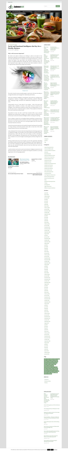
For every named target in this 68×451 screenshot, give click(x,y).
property (49, 369)
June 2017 (46, 326)
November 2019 (47, 279)
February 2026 (47, 196)
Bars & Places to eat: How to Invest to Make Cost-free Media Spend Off (51, 436)
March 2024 (46, 222)
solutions (45, 372)
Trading (45, 183)
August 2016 (46, 342)
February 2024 (47, 223)
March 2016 (46, 350)
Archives (46, 140)
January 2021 (46, 256)
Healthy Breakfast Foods (48, 158)
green (45, 364)
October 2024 (46, 212)
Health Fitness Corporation (49, 157)
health (51, 364)
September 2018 (47, 302)
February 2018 (47, 313)
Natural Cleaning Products (49, 176)
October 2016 (46, 339)
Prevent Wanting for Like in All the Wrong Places (51, 422)
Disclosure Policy (47, 381)
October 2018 (46, 300)
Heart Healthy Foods (48, 170)
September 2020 (47, 262)
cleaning (52, 360)
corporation (50, 361)
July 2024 (46, 215)
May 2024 (46, 219)
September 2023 (47, 232)
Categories (46, 138)
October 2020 (46, 261)
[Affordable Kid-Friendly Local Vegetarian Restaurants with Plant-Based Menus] (47, 66)
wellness (45, 373)
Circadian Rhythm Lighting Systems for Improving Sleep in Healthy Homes (54, 102)
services (54, 371)
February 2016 (47, 352)
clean (45, 360)
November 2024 (47, 210)
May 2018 (46, 308)
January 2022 (46, 253)
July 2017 (46, 324)
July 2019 (46, 285)
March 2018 (46, 311)
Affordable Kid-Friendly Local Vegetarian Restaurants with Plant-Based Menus (54, 68)
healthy (49, 365)
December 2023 (47, 227)
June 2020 (46, 267)
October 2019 (46, 280)
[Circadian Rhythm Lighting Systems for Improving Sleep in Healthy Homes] (47, 100)
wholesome (49, 373)
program (45, 369)
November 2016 (47, 337)
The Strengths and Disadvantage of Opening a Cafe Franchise (50, 441)
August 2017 (46, 323)
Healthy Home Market (48, 166)
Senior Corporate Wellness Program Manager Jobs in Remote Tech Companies (54, 84)
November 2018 (47, 298)
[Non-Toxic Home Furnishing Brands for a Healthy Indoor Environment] (47, 47)
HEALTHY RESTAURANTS (39, 11)
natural (48, 368)
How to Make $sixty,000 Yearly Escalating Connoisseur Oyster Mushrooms (51, 432)
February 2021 (47, 254)
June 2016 (46, 345)
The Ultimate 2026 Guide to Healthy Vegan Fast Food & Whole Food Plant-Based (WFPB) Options (55, 119)
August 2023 (46, 233)
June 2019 (46, 287)
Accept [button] (49, 449)
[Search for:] (52, 6)
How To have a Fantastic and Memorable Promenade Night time (51, 427)
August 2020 (46, 264)
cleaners (48, 360)
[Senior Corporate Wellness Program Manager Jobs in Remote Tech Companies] (47, 82)
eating (54, 361)
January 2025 (46, 209)
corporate (45, 361)
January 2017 (46, 334)
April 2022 (46, 249)
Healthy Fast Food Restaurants (50, 163)
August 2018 (46, 303)
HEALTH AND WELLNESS (16, 11)
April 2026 (46, 193)
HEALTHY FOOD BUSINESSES (27, 11)
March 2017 (46, 331)
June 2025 (46, 201)
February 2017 (47, 332)
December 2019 (47, 277)
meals (45, 368)
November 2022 (47, 238)
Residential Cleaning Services (49, 181)
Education (46, 152)
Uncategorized (47, 184)
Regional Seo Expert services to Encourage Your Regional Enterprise (51, 413)
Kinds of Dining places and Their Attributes (52, 404)
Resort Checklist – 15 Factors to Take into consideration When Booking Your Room (51, 418)
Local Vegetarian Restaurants (49, 174)
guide (48, 364)
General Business (47, 153)
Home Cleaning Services (48, 171)
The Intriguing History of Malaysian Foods (51, 408)
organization (56, 368)
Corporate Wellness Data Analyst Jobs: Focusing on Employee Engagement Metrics (55, 93)
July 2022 (46, 245)
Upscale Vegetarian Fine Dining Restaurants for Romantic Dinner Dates (54, 110)
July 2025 (46, 199)
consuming (55, 360)
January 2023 (46, 236)
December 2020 (47, 258)
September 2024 (47, 214)
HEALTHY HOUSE (47, 11)
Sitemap (45, 382)
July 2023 (46, 235)
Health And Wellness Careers (12, 44)
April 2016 (46, 349)
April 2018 (46, 310)
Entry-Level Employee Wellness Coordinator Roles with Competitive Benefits (54, 128)
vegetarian (52, 372)
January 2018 (46, 315)
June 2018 (46, 306)
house (52, 365)
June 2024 (46, 217)
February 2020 (47, 274)
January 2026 (46, 197)
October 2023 (46, 230)
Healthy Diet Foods (47, 160)
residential (55, 369)
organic (51, 368)
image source (25, 90)
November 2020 (47, 259)
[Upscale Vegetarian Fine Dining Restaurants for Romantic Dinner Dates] (47, 109)
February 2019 (47, 293)
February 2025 (47, 207)
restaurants (50, 371)
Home (10, 11)
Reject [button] (52, 449)
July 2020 (46, 266)
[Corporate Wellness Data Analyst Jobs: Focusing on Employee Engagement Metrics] (47, 91)
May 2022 (46, 248)
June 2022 (46, 246)
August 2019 (46, 284)
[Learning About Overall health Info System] (13, 162)
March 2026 (46, 194)
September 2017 (47, 321)
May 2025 (46, 202)
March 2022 (46, 251)
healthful (54, 364)
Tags (45, 142)
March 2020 (46, 272)
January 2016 (46, 354)
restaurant (46, 371)
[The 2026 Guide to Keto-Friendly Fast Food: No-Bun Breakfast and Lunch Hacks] (47, 75)
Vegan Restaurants (47, 186)
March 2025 (46, 206)
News (45, 179)
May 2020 (46, 269)
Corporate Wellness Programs (49, 150)
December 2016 (47, 336)
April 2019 (46, 290)
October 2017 (46, 319)
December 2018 (47, 297)
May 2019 (46, 289)
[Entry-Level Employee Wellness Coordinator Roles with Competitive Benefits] (47, 126)
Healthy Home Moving (48, 168)
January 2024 (46, 225)
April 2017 (46, 329)
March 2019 (46, 292)
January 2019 (46, 295)
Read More (55, 449)
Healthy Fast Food (47, 161)
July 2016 (46, 344)
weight (56, 372)
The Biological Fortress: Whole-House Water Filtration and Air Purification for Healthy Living (54, 56)
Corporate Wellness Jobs (48, 148)
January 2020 (46, 275)
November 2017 (47, 318)
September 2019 (47, 282)
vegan (49, 372)
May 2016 (46, 347)
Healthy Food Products (48, 165)
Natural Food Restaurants (49, 178)
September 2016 (47, 341)
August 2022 (46, 243)
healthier (45, 365)
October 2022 (46, 240)
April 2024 (46, 220)
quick (52, 369)
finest (57, 361)
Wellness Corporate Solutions (49, 187)
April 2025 (46, 204)
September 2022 (47, 241)
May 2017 (46, 328)
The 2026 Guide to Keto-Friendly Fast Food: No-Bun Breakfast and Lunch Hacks (55, 77)
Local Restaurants (47, 173)
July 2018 (46, 305)
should (58, 371)
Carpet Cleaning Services (48, 147)
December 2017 (47, 316)
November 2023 (47, 228)
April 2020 (46, 271)
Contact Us (46, 379)
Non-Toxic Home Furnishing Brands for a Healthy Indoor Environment (54, 48)
